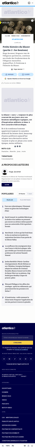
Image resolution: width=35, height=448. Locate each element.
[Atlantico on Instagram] (25, 359)
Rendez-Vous (15, 36)
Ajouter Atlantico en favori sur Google (19, 78)
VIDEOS (4, 400)
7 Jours (29, 193)
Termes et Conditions (21, 349)
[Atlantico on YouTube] (31, 359)
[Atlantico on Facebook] (15, 359)
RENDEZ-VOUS (6, 396)
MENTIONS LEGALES (12, 417)
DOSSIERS (5, 392)
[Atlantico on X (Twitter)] (9, 359)
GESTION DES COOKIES (9, 425)
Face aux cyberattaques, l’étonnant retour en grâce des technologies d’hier (17, 208)
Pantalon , (6, 151)
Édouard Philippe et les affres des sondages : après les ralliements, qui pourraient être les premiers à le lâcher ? (18, 287)
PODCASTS (5, 404)
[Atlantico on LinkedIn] (20, 359)
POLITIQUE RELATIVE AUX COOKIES (13, 437)
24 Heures (22, 193)
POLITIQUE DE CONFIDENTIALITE (12, 429)
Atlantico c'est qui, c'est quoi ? (12, 374)
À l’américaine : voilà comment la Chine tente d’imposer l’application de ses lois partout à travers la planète (19, 299)
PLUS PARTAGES (25, 200)
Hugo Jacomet (18, 69)
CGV (3, 417)
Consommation (25, 36)
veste (24, 151)
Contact (23, 376)
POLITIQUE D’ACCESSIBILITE (10, 433)
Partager (10, 74)
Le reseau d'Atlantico (9, 376)
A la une (7, 36)
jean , (19, 151)
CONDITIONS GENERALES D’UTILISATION (14, 441)
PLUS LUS (10, 200)
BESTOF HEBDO (7, 407)
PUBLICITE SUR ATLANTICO (10, 421)
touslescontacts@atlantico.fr (17, 364)
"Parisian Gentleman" (25, 177)
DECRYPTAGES (6, 388)
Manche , (13, 151)
